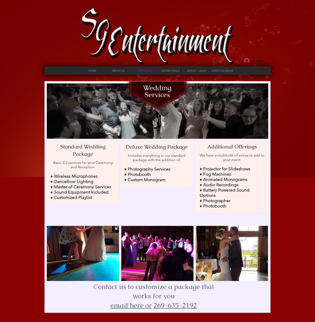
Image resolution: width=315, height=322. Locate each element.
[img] (83, 253)
